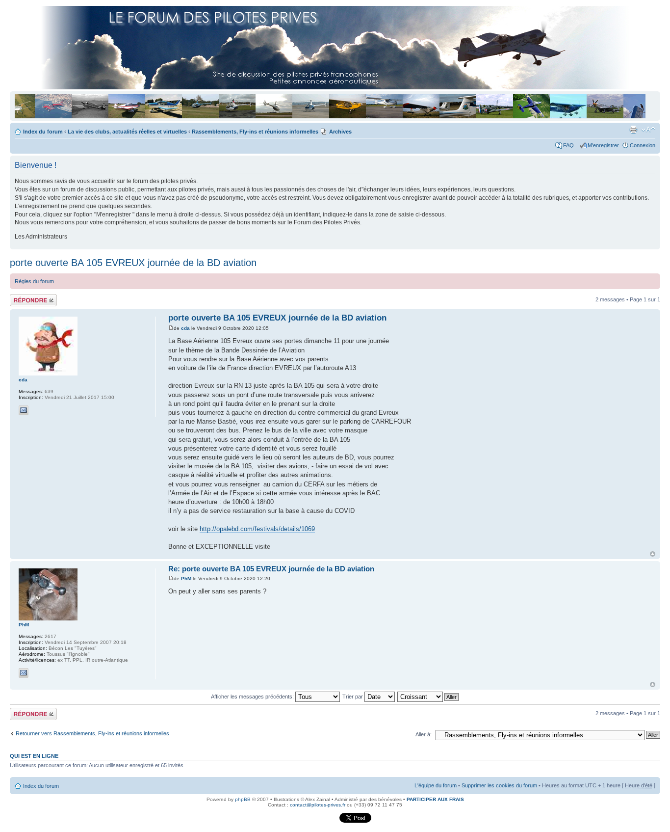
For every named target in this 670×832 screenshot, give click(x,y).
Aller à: (423, 734)
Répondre (21, 297)
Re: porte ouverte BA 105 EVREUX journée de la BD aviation (271, 568)
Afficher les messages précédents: (253, 696)
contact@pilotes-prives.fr (317, 804)
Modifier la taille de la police (648, 129)
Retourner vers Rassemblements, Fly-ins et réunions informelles (92, 733)
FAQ (570, 145)
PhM (186, 578)
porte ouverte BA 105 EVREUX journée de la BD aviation (133, 262)
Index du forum (43, 131)
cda (185, 328)
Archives (340, 131)
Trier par (353, 696)
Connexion (642, 145)
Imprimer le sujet (633, 129)
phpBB (243, 799)
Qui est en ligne (34, 756)
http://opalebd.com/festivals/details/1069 (257, 529)
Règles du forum (34, 281)
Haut (652, 554)
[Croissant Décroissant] (428, 696)
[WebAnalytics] (319, 821)
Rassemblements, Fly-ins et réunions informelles (255, 131)
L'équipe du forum (435, 785)
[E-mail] (23, 410)
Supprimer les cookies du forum (499, 785)
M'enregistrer (603, 145)
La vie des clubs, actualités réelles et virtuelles (127, 131)
